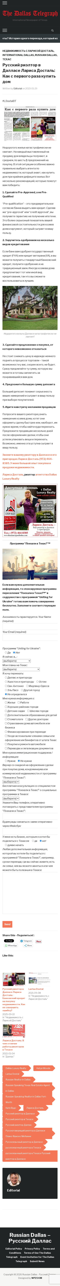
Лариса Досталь (12, 474)
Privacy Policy (32, 1248)
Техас (6, 59)
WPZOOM (36, 1278)
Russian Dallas (46, 55)
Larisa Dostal (35, 989)
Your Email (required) (14, 632)
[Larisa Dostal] (39, 979)
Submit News (37, 1261)
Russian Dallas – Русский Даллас (30, 1238)
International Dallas (18, 55)
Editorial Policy (14, 1248)
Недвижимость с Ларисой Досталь (28, 50)
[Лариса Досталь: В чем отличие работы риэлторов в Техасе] (13, 1030)
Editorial (18, 88)
